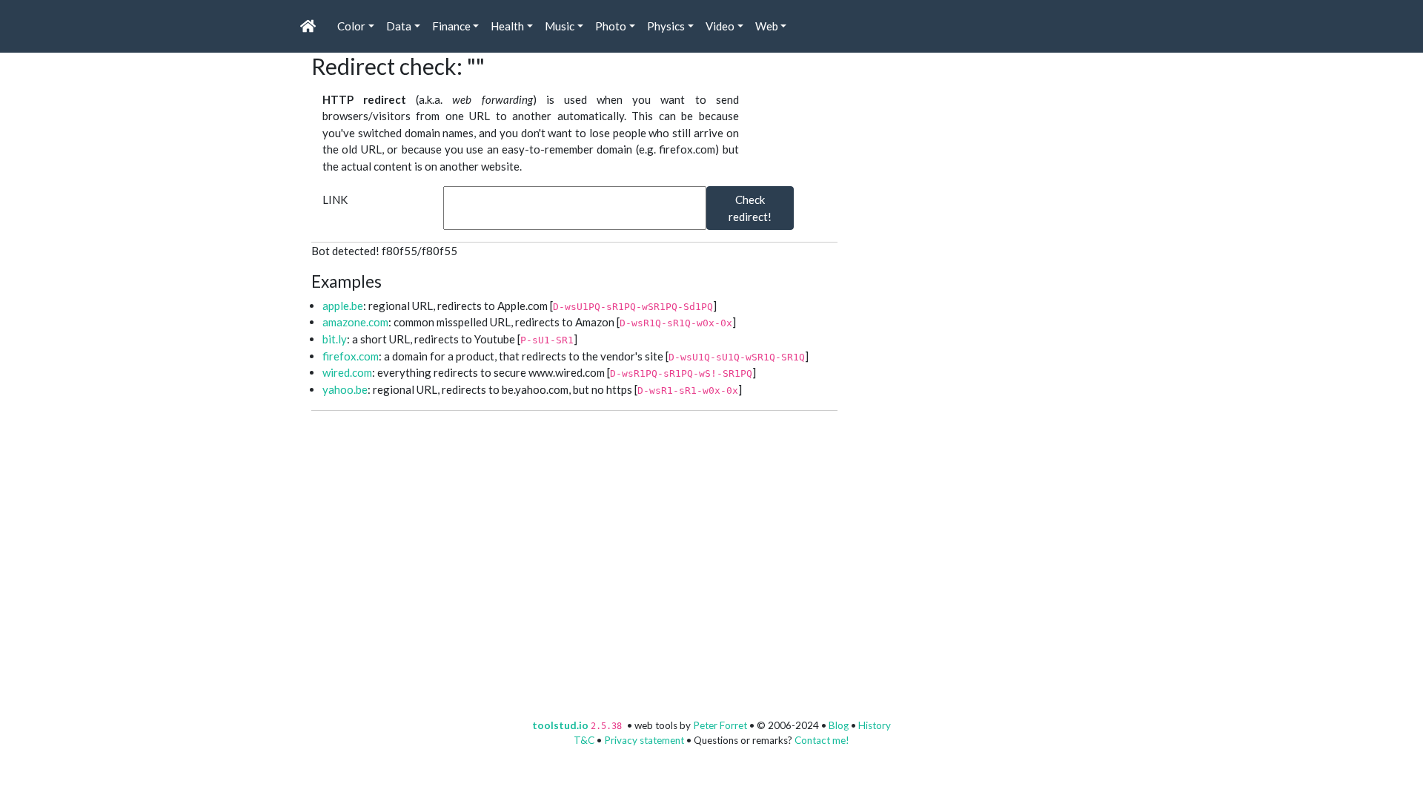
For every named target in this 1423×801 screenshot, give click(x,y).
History (874, 725)
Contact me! (822, 740)
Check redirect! (750, 208)
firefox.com (350, 356)
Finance (451, 26)
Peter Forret (720, 725)
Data (398, 26)
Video (720, 26)
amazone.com (355, 322)
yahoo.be (345, 389)
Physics (666, 26)
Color (351, 26)
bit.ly (334, 339)
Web (766, 26)
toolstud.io (560, 725)
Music (559, 26)
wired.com (347, 372)
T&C (584, 740)
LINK (335, 199)
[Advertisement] (971, 145)
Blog (839, 725)
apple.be (342, 305)
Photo (610, 26)
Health (507, 26)
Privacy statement (644, 740)
